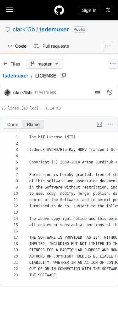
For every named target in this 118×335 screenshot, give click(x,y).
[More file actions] (110, 124)
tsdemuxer (54, 29)
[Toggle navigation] (9, 9)
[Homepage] (59, 10)
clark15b (24, 29)
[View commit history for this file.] (109, 92)
